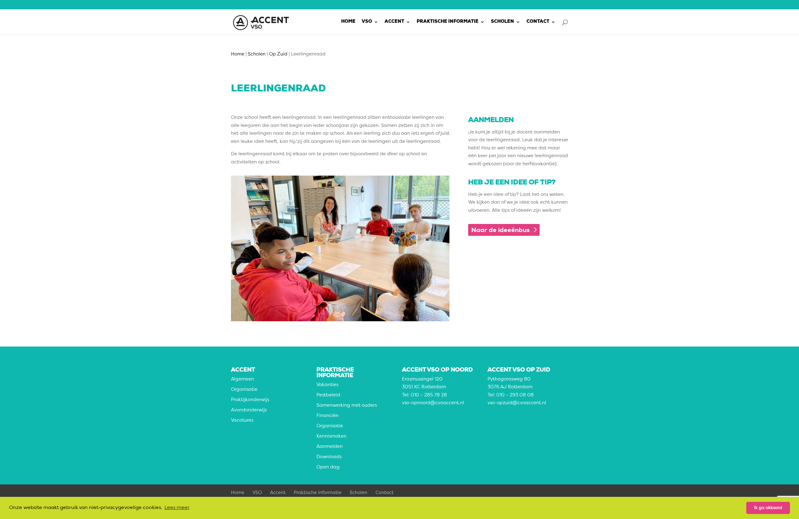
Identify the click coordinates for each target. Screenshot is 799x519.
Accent (394, 22)
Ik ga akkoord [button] (768, 508)
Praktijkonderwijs (250, 400)
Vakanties (327, 385)
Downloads (328, 457)
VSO (367, 22)
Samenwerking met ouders (346, 405)
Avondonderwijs (249, 410)
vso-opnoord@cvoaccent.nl (433, 403)
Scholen (502, 22)
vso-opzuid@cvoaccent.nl (517, 403)
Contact (538, 22)
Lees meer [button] (176, 507)
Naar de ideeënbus (500, 230)
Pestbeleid (328, 395)
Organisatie (244, 389)
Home (348, 22)
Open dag (328, 467)
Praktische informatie (447, 22)
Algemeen (242, 379)
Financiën (327, 416)
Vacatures (242, 420)
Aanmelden (329, 446)
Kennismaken (331, 436)
